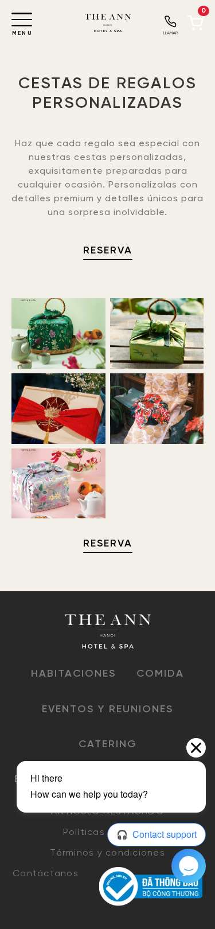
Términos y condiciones (107, 853)
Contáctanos (46, 874)
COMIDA (160, 674)
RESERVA (107, 250)
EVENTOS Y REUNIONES (107, 709)
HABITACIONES (73, 674)
